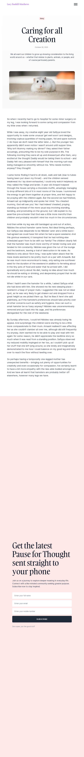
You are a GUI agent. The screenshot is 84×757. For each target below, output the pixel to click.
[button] (75, 4)
